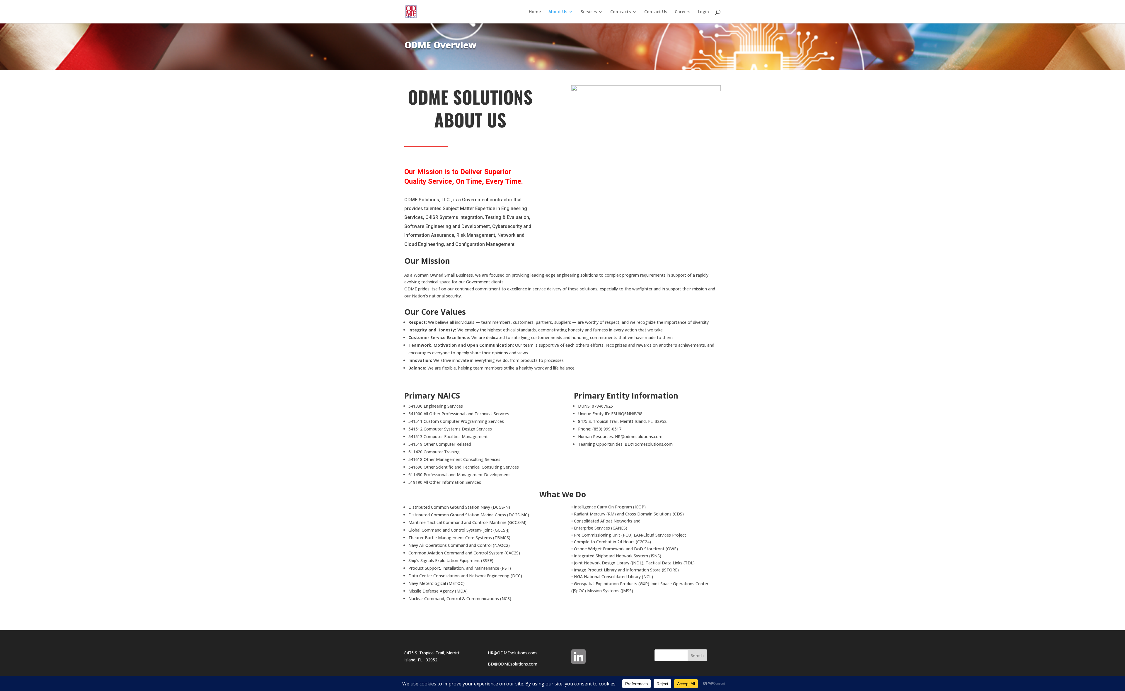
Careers (682, 12)
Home (535, 12)
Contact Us (655, 12)
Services (589, 12)
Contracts (620, 12)
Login (703, 12)
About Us (557, 12)
